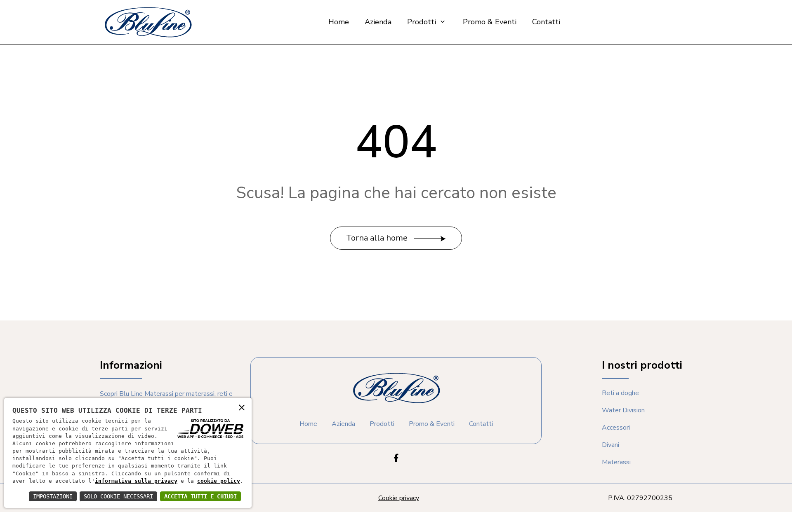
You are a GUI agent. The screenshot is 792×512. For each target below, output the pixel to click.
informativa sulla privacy (136, 481)
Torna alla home (378, 237)
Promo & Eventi (489, 22)
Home (338, 22)
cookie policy (218, 481)
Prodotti (422, 22)
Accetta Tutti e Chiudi (200, 496)
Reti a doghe (620, 392)
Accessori (616, 427)
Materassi (616, 462)
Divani (610, 444)
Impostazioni (53, 496)
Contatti (546, 22)
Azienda (378, 22)
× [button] (241, 407)
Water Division (623, 410)
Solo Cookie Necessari (118, 496)
